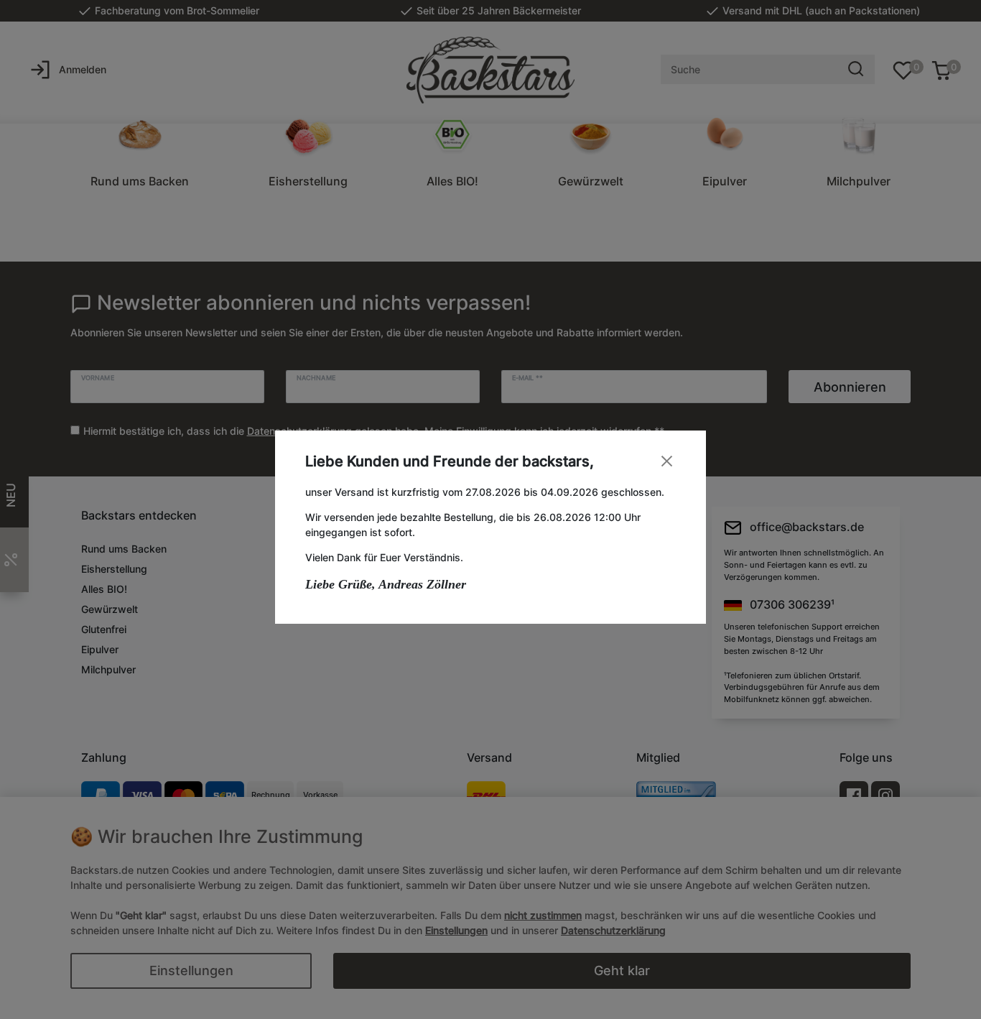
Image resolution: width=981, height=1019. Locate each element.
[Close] (667, 461)
